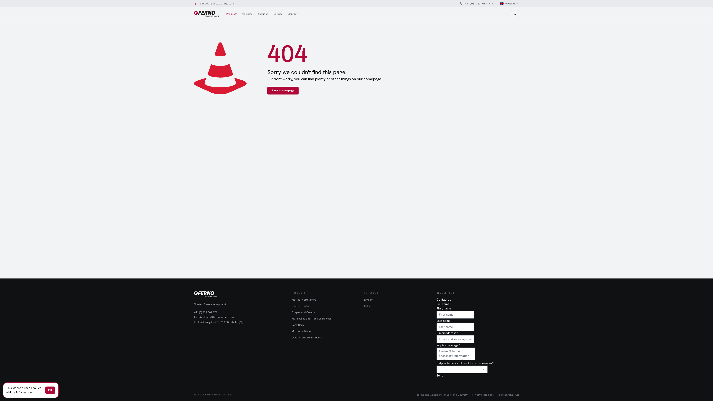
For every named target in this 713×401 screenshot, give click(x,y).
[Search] (515, 14)
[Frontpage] (206, 14)
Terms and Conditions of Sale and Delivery (442, 394)
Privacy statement (483, 394)
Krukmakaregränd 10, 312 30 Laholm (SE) (218, 322)
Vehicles (247, 14)
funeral (510, 3)
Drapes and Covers (303, 312)
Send (440, 375)
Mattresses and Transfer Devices (311, 318)
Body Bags (298, 325)
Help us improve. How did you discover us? (465, 363)
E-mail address (447, 333)
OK (50, 390)
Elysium (368, 299)
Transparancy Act (508, 394)
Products (231, 14)
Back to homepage (283, 90)
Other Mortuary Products (307, 337)
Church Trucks (300, 306)
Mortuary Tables (301, 331)
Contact (292, 14)
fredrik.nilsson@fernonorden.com (214, 317)
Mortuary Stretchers (304, 299)
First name (444, 308)
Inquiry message (448, 345)
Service (278, 14)
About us (263, 14)
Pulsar (368, 306)
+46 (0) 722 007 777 (478, 3)
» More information (19, 392)
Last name (443, 321)
